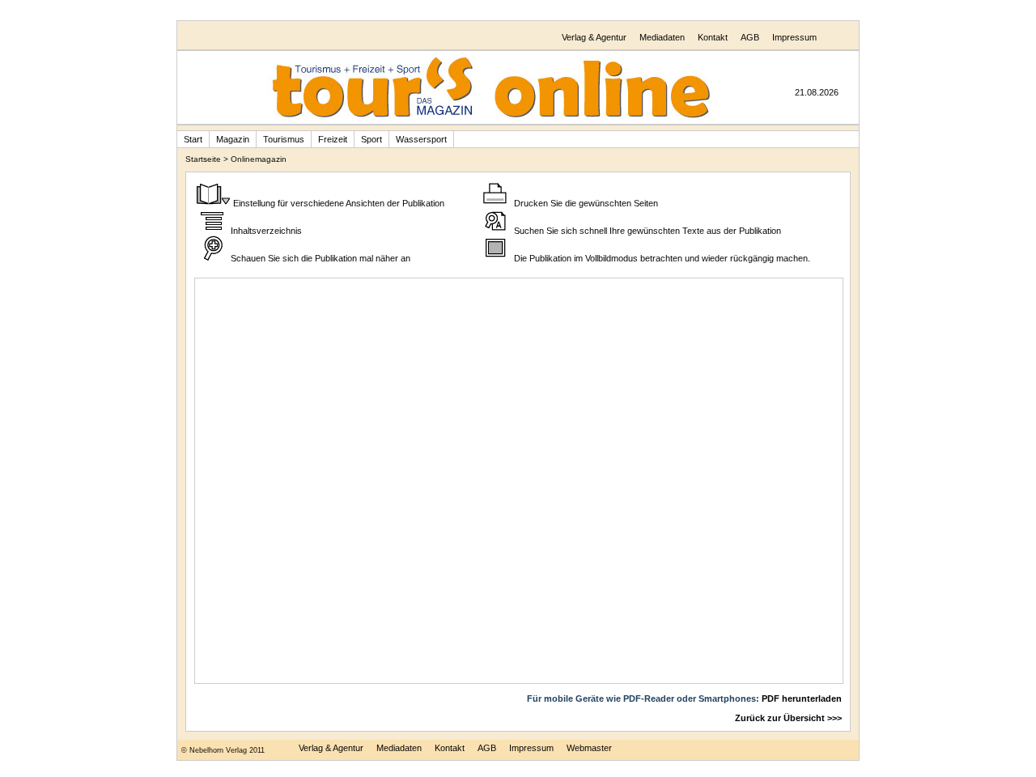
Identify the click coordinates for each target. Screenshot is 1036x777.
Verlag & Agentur (594, 37)
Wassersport (421, 139)
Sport (371, 139)
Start (193, 139)
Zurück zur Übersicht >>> (788, 718)
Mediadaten (662, 37)
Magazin (232, 139)
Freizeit (332, 139)
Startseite (203, 159)
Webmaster (589, 748)
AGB (750, 37)
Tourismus (283, 139)
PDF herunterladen (802, 698)
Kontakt (713, 37)
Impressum (794, 37)
